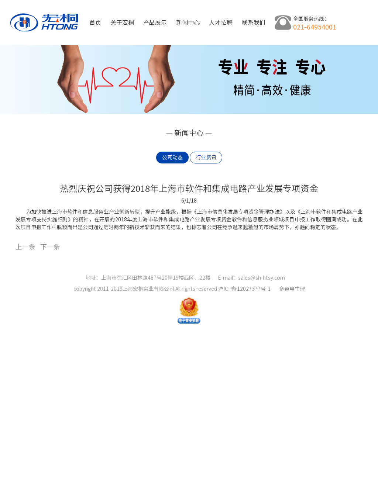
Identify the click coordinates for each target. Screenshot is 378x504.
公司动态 (172, 157)
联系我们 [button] (253, 22)
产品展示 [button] (155, 22)
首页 (95, 22)
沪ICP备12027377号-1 (245, 288)
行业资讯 (206, 157)
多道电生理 (292, 288)
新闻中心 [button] (188, 22)
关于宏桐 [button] (122, 22)
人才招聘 (221, 22)
